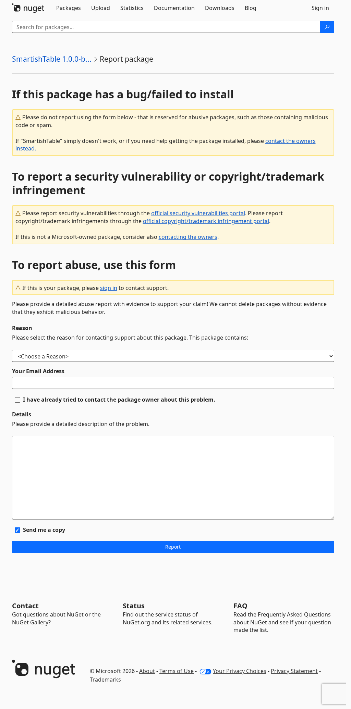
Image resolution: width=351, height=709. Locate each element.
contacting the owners (188, 237)
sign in (108, 288)
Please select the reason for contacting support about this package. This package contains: (130, 337)
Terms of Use (176, 671)
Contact (25, 605)
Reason (22, 328)
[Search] (327, 27)
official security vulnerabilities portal (198, 213)
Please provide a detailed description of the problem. (80, 424)
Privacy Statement (294, 671)
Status (134, 605)
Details (21, 414)
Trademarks (105, 679)
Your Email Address (38, 371)
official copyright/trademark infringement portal (206, 221)
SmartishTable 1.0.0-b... (52, 59)
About (147, 671)
